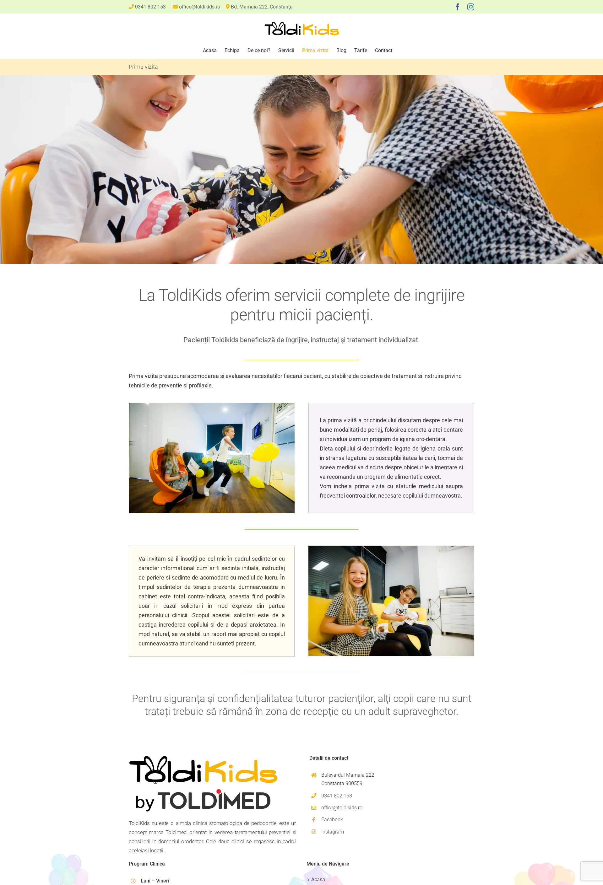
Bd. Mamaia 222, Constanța (262, 7)
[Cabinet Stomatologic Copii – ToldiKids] (212, 405)
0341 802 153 (150, 7)
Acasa (318, 879)
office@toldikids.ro (199, 7)
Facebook (332, 820)
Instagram (332, 832)
